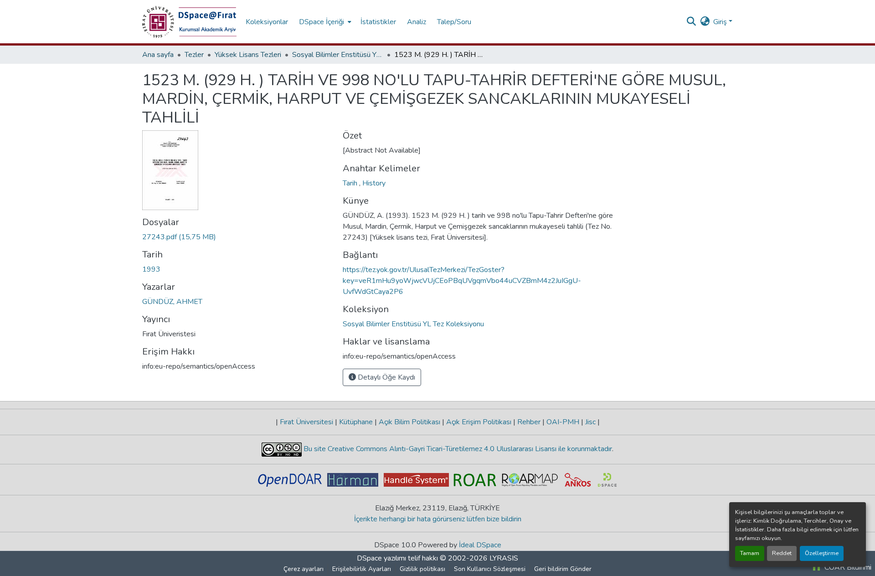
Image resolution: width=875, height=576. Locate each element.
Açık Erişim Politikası (478, 422)
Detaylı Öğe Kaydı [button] (385, 377)
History (374, 183)
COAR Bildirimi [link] (847, 567)
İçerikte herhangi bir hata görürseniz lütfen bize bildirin (437, 519)
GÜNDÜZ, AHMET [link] (172, 302)
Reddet (782, 553)
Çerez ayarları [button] (303, 569)
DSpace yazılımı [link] (381, 558)
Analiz (416, 22)
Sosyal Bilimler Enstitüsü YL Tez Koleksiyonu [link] (337, 55)
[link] (237, 236)
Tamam (749, 553)
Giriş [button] (721, 22)
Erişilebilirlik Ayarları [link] (361, 569)
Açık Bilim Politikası (409, 422)
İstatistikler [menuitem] (378, 22)
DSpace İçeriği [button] (321, 22)
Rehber (528, 422)
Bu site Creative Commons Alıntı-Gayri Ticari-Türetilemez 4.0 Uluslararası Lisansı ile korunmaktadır (457, 449)
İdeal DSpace (480, 545)
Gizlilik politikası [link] (422, 569)
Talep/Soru (454, 22)
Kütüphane (356, 422)
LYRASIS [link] (503, 558)
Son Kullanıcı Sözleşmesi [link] (489, 569)
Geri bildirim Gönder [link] (563, 569)
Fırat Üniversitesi (306, 422)
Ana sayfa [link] (158, 55)
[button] (189, 22)
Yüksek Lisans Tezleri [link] (248, 55)
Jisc (590, 422)
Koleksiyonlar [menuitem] (267, 22)
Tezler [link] (194, 55)
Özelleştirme (822, 553)
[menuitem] (324, 21)
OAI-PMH (563, 422)
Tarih (351, 183)
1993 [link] (151, 269)
